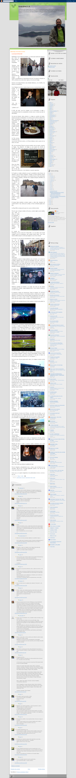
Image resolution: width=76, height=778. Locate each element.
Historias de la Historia (54, 246)
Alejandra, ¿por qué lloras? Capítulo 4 (56, 283)
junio (51, 184)
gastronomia (27, 477)
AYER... (51, 261)
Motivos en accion (53, 299)
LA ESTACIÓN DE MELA (55, 282)
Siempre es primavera (54, 273)
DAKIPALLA (24, 6)
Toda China (52, 546)
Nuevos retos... (52, 508)
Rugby (31, 477)
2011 (50, 200)
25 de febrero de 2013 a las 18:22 (21, 714)
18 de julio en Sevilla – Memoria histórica (57, 380)
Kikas (20, 505)
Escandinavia (52, 128)
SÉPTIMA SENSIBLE (54, 401)
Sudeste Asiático (53, 159)
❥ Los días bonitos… (53, 313)
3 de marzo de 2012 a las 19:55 (20, 701)
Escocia (23, 477)
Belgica (51, 106)
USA (50, 163)
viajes (34, 477)
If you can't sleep (53, 531)
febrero (51, 189)
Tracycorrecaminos (54, 260)
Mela (20, 703)
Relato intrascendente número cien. (56, 487)
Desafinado (52, 339)
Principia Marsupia (53, 465)
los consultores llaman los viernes (57, 325)
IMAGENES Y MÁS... (54, 444)
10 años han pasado (53, 422)
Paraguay (51, 150)
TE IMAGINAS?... (53, 445)
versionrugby (52, 511)
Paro (50, 152)
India (50, 141)
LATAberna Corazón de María (55, 292)
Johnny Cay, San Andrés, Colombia (56, 384)
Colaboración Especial (54, 120)
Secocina (52, 286)
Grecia (51, 137)
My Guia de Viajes (53, 348)
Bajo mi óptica (53, 539)
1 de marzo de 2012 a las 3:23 (20, 632)
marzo (51, 188)
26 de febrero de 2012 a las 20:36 (21, 542)
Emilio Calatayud (53, 252)
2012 (50, 174)
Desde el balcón (53, 486)
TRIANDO (52, 430)
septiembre (52, 180)
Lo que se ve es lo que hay (55, 353)
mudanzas (52, 431)
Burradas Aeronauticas (54, 295)
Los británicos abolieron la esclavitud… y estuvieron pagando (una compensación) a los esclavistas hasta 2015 (57, 248)
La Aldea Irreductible (54, 425)
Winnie (20, 496)
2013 (50, 173)
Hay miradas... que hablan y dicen (56, 471)
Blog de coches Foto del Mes (55, 340)
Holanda (51, 139)
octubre (51, 178)
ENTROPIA (52, 127)
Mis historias (52, 421)
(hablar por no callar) (54, 448)
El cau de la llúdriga (54, 457)
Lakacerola (21, 488)
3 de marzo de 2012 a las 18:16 (20, 691)
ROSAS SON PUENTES (54, 402)
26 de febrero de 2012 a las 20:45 (21, 552)
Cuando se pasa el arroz (55, 304)
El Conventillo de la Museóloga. (56, 343)
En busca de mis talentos (55, 409)
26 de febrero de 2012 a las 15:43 (21, 493)
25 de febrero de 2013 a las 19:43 (21, 734)
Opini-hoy (52, 490)
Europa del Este (52, 131)
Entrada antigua (41, 769)
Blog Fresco (52, 483)
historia (51, 138)
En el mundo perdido (54, 321)
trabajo (51, 160)
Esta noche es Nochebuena (55, 406)
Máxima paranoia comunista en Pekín (56, 521)
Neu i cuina (52, 458)
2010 (50, 201)
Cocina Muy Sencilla (54, 308)
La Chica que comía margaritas (56, 312)
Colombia (51, 123)
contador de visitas (51, 67)
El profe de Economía (54, 515)
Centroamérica (52, 115)
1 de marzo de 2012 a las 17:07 (20, 652)
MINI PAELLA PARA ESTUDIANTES (56, 309)
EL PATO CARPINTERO (54, 434)
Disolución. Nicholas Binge (54, 265)
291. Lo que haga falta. (54, 410)
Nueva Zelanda (52, 149)
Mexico (51, 148)
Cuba (51, 124)
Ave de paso (52, 533)
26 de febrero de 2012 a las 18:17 (21, 520)
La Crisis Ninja (53, 524)
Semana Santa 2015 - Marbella (55, 398)
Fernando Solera (22, 535)
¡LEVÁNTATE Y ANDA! (54, 358)
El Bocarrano (52, 478)
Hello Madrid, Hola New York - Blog (57, 499)
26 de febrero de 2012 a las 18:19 (21, 533)
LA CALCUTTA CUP (53, 191)
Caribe (51, 113)
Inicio (29, 769)
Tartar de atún (52, 449)
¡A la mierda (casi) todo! (55, 413)
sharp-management (54, 507)
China (51, 119)
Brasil (51, 109)
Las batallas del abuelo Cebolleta (56, 503)
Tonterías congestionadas (54, 305)
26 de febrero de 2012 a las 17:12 (21, 503)
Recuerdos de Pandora (54, 335)
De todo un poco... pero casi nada (56, 470)
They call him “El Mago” (54, 441)
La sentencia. (52, 366)
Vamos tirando (53, 379)
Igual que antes (53, 393)
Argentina (51, 105)
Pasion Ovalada (53, 494)
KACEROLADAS (53, 392)
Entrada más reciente (15, 769)
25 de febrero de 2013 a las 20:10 (21, 754)
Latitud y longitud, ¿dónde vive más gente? (57, 336)
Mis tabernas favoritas (54, 291)
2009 (50, 202)
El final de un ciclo (53, 454)
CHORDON (52, 278)
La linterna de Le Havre (54, 322)
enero (51, 198)
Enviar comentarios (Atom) (22, 772)
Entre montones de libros (55, 264)
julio (51, 182)
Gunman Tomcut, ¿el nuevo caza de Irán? (57, 296)
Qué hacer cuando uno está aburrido (57, 405)
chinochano (52, 537)
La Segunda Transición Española (56, 491)
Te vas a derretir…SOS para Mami (56, 354)
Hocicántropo (52, 414)
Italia (50, 144)
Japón (51, 145)
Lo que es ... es (53, 461)
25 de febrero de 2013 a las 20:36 (21, 762)
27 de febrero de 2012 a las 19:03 (21, 564)
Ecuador (51, 126)
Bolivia (51, 108)
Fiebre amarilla (53, 520)
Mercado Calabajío (53, 268)
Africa (51, 102)
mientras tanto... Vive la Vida (55, 417)
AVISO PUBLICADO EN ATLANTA (56, 462)
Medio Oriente (52, 146)
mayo (51, 185)
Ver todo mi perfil (51, 222)
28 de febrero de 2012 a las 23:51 (21, 597)
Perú (50, 153)
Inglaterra (51, 142)
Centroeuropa (52, 116)
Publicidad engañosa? (54, 475)
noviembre (52, 177)
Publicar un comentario (15, 765)
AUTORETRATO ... (53, 418)
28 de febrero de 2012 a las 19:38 (21, 585)
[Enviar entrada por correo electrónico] (24, 475)
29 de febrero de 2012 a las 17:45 (21, 613)
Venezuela (51, 164)
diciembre (52, 176)
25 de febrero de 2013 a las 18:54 (21, 725)
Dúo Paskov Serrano (53, 279)
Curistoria (52, 387)
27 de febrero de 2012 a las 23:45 (21, 578)
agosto (51, 181)
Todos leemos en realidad (55, 526)
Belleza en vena (53, 535)
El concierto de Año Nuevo (54, 504)
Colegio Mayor (19, 477)
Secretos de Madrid (54, 330)
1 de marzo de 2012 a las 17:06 (20, 644)
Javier (20, 554)
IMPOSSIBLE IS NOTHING (54, 512)
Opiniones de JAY (53, 316)
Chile (50, 117)
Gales (51, 134)
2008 (50, 204)
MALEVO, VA (52, 376)
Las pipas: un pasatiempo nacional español (57, 500)
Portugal (51, 155)
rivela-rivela (52, 474)
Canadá (51, 112)
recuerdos (51, 156)
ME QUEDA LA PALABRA (55, 544)
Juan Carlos (21, 615)
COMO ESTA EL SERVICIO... (55, 194)
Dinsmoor (21, 581)
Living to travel (53, 383)
